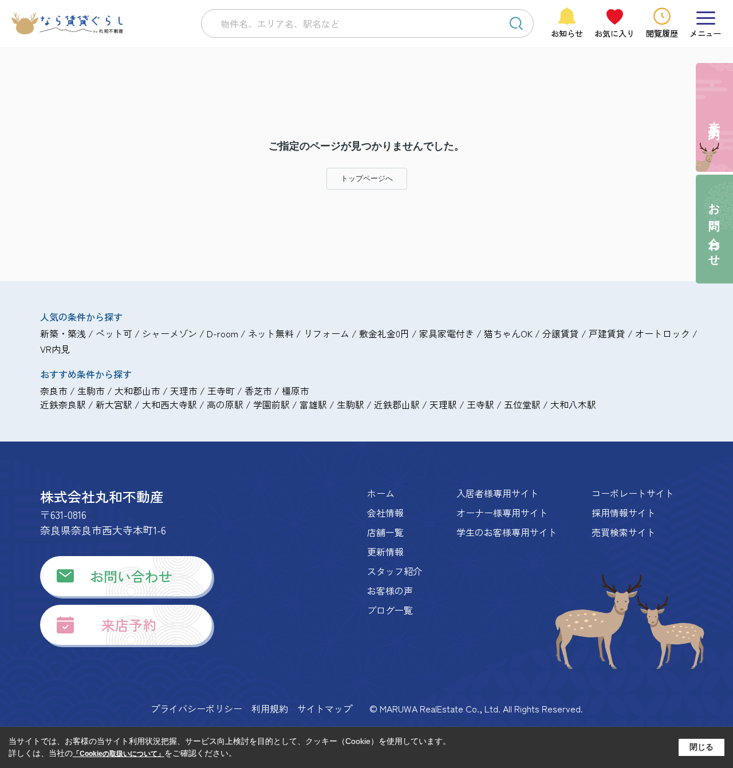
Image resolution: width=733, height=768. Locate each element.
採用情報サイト (624, 512)
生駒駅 (350, 404)
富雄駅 (313, 404)
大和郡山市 (137, 390)
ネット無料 (271, 333)
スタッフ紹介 (394, 571)
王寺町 (221, 390)
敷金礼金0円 (384, 333)
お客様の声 (390, 590)
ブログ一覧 (390, 610)
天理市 (184, 390)
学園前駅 (271, 404)
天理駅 (443, 404)
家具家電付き (446, 333)
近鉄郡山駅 (397, 404)
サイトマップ (324, 708)
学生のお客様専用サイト (506, 532)
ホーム (381, 493)
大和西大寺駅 (169, 404)
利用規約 (269, 708)
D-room (222, 333)
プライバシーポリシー (196, 708)
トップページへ (367, 178)
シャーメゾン (169, 333)
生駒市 (91, 390)
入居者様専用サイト (497, 493)
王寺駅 (480, 404)
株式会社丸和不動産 (102, 496)
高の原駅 (225, 404)
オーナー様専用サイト (502, 512)
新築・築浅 (63, 333)
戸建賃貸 (607, 333)
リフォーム (326, 333)
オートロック (662, 333)
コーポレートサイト (633, 493)
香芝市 (258, 390)
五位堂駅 (522, 404)
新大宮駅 (114, 404)
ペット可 (114, 333)
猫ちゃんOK (508, 333)
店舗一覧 (385, 532)
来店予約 (128, 625)
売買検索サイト (624, 532)
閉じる (701, 746)
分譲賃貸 (560, 333)
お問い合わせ (131, 576)
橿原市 (295, 390)
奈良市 (54, 390)
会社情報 (385, 512)
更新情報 (385, 551)
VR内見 (55, 349)
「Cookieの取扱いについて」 (118, 754)
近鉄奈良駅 (63, 404)
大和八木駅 (573, 404)
